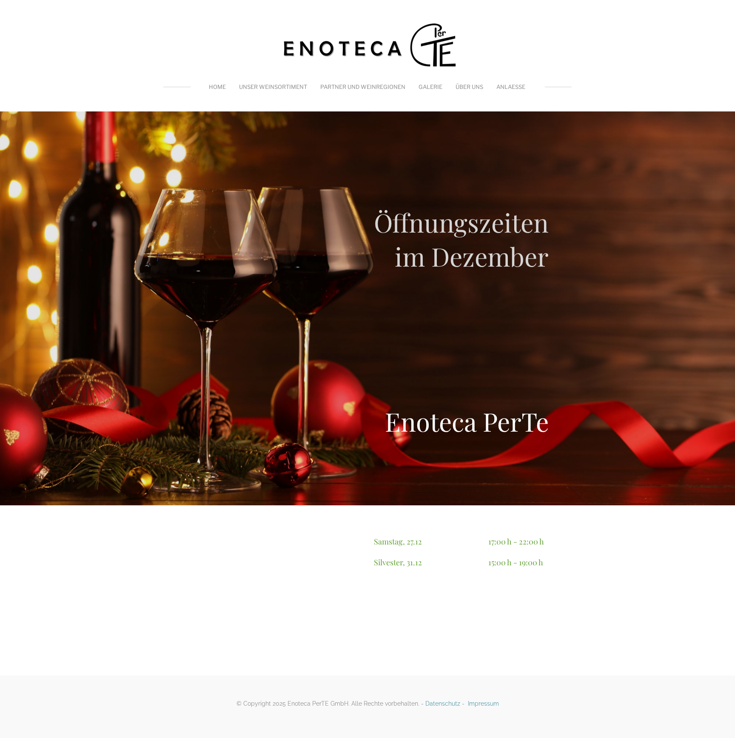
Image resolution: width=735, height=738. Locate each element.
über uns (469, 86)
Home (217, 86)
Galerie (430, 86)
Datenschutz (442, 703)
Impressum (483, 703)
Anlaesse (510, 86)
